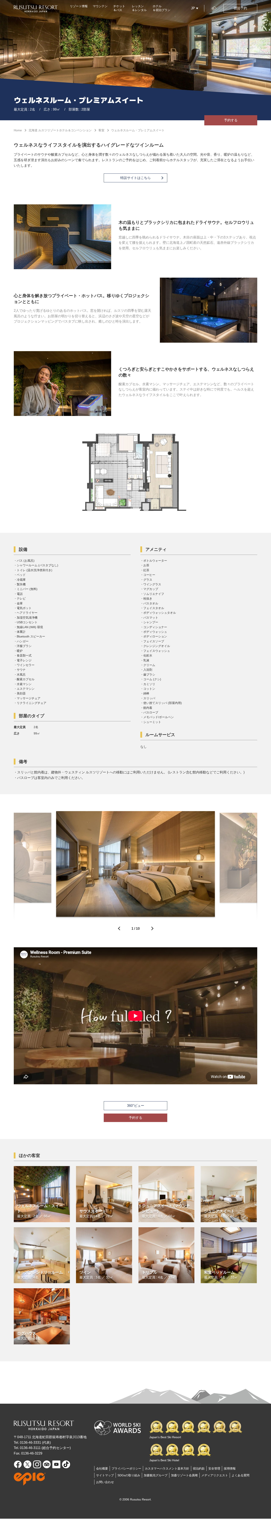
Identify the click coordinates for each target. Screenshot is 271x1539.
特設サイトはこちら (135, 178)
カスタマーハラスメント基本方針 (167, 1468)
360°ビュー (135, 1105)
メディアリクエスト (214, 1475)
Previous (119, 929)
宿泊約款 (199, 1468)
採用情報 (230, 1468)
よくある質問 (240, 1475)
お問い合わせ (105, 1482)
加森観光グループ (155, 1475)
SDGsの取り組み (129, 1475)
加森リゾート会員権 (184, 1475)
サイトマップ (105, 1475)
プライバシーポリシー (126, 1468)
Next (151, 929)
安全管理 (214, 1468)
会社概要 (102, 1468)
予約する (231, 120)
